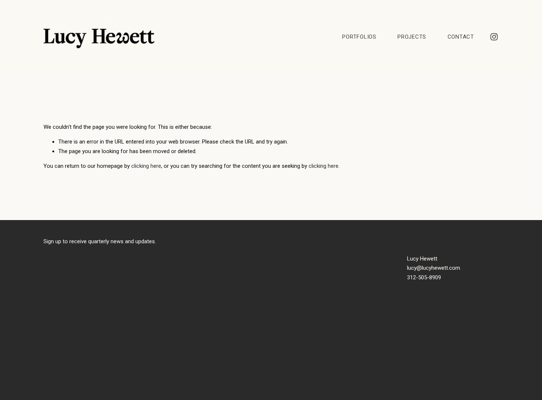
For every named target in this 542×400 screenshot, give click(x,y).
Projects (411, 36)
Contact (461, 36)
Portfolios (359, 36)
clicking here (146, 166)
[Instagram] (494, 36)
